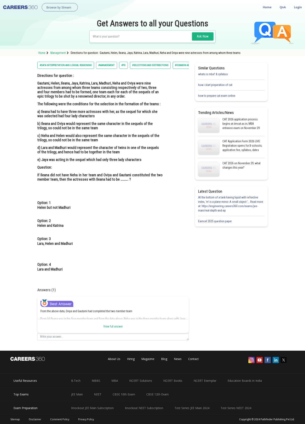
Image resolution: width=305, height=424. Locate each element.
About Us (114, 359)
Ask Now (203, 36)
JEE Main (77, 394)
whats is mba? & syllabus (213, 74)
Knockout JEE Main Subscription (92, 408)
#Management (106, 65)
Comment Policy (59, 419)
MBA (114, 381)
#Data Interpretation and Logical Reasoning (66, 65)
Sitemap (15, 419)
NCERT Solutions (140, 381)
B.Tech (76, 381)
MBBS (96, 381)
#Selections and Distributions (150, 65)
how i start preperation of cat (215, 85)
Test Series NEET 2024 (236, 408)
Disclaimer (35, 419)
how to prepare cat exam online (216, 95)
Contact (193, 359)
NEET (97, 394)
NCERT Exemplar (205, 381)
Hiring (131, 359)
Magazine (147, 359)
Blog (164, 359)
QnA (283, 7)
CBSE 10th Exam (124, 394)
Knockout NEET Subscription (144, 408)
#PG (123, 65)
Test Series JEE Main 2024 (191, 408)
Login (298, 7)
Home (267, 7)
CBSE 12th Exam (157, 394)
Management (58, 52)
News (178, 359)
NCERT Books (172, 381)
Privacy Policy (86, 419)
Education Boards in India (245, 381)
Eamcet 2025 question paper (215, 221)
